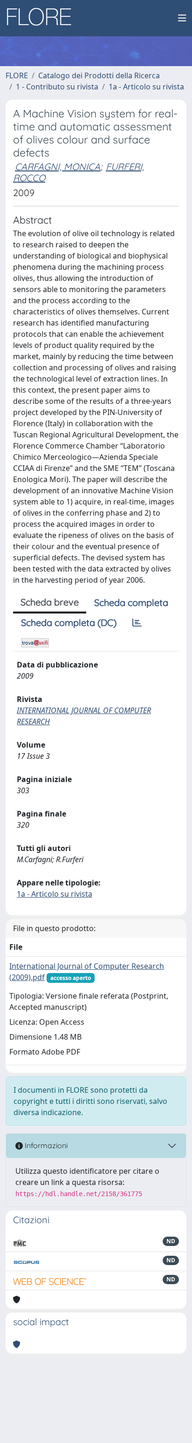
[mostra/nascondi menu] (182, 18)
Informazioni (45, 1145)
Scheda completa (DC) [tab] (69, 622)
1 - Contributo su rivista (57, 87)
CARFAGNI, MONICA (57, 166)
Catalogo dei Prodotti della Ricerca (99, 75)
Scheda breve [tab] (50, 602)
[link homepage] (42, 18)
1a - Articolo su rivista (146, 87)
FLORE (17, 75)
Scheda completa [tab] (131, 602)
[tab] (137, 623)
